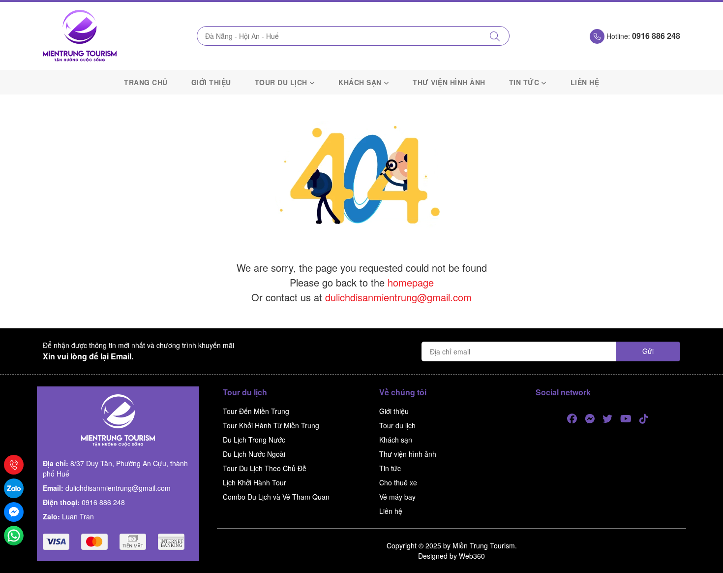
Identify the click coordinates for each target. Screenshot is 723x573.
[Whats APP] (14, 535)
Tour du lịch (281, 82)
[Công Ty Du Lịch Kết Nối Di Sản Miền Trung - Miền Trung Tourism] (80, 36)
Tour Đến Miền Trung (256, 411)
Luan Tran (78, 516)
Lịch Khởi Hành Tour (254, 482)
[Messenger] (590, 419)
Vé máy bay (397, 497)
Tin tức (524, 82)
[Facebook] (572, 419)
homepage (411, 282)
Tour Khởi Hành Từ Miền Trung (271, 425)
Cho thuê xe (398, 482)
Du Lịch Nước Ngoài (254, 454)
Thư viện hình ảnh (449, 82)
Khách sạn (360, 82)
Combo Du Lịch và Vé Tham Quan (276, 497)
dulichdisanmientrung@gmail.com (398, 297)
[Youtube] (626, 419)
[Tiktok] (643, 419)
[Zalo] (14, 488)
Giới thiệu (211, 82)
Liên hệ (585, 82)
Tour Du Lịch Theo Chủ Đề (264, 468)
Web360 (472, 556)
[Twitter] (607, 419)
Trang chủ (146, 82)
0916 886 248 (103, 502)
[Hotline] (14, 465)
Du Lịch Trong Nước (254, 440)
